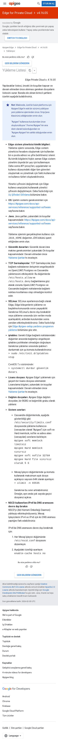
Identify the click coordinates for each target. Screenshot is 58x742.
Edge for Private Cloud (17, 13)
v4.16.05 (42, 13)
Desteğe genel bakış (11, 646)
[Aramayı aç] (38, 3)
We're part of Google (12, 615)
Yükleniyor (10, 51)
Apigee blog (8, 677)
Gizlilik (5, 728)
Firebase (6, 706)
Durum (5, 651)
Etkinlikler (6, 620)
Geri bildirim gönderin (17, 63)
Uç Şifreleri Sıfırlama (19, 194)
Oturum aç (48, 3)
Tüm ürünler (8, 715)
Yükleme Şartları (16, 257)
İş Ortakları (7, 624)
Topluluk (6, 641)
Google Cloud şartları (34, 728)
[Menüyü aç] (5, 3)
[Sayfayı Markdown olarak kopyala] (30, 70)
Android (6, 696)
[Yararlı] (28, 57)
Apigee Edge (8, 47)
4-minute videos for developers (17, 672)
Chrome (6, 701)
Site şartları (16, 728)
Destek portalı (8, 656)
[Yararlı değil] (32, 57)
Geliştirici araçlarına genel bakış (17, 668)
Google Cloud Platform (13, 711)
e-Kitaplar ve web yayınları (14, 629)
